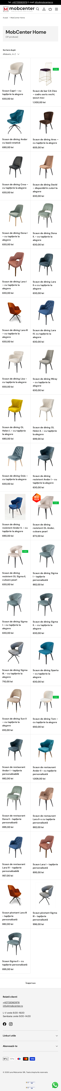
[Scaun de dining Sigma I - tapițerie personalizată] (46, 556)
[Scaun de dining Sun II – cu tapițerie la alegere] (15, 701)
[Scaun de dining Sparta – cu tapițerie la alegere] (46, 653)
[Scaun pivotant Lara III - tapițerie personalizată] (15, 895)
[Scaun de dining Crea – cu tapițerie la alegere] (15, 167)
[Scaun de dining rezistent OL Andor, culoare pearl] (46, 507)
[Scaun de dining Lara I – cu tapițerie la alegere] (15, 264)
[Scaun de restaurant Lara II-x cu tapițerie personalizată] (46, 798)
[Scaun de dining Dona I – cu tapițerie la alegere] (15, 216)
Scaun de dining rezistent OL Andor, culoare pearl (43, 528)
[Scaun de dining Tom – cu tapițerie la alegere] (46, 701)
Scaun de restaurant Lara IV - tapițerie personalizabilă (13, 868)
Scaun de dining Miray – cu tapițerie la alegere (45, 382)
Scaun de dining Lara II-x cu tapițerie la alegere (44, 285)
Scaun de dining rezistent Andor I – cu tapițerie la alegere (45, 479)
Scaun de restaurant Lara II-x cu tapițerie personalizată (44, 819)
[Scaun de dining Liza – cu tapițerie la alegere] (15, 361)
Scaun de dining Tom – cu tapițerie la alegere (45, 720)
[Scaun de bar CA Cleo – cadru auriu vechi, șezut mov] (46, 73)
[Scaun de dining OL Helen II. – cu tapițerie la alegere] (46, 410)
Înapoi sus (30, 983)
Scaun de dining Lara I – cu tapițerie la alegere (14, 285)
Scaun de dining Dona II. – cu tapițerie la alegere (45, 237)
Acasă (5, 18)
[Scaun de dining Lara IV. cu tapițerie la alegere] (46, 313)
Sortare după (9, 50)
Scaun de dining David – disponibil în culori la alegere (45, 188)
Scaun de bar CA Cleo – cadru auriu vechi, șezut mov (45, 94)
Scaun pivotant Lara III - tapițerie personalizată (14, 916)
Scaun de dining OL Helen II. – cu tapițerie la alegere (45, 431)
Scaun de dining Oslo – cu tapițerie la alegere (15, 477)
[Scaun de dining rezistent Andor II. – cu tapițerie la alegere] (15, 507)
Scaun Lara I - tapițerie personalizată (45, 866)
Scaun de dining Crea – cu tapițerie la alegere (15, 186)
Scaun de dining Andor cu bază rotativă (14, 141)
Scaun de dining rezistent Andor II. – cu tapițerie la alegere (15, 528)
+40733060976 (19, 2)
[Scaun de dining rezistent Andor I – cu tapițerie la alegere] (46, 458)
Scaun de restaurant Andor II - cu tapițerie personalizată (44, 771)
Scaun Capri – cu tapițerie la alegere (12, 92)
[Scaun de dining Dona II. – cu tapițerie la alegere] (46, 216)
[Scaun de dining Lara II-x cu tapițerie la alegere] (46, 264)
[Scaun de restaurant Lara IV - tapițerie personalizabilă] (15, 847)
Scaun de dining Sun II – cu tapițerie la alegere (14, 722)
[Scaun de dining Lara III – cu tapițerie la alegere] (15, 313)
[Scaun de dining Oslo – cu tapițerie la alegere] (15, 458)
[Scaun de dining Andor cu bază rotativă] (15, 122)
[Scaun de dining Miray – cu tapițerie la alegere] (46, 361)
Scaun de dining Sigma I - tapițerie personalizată (45, 576)
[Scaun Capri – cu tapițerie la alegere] (15, 73)
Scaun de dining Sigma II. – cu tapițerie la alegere (45, 625)
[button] (50, 9)
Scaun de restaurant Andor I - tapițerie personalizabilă (13, 770)
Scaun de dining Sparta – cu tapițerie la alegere (45, 674)
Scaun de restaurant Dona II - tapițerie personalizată (13, 819)
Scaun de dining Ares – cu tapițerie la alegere (45, 141)
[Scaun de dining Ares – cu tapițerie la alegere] (46, 122)
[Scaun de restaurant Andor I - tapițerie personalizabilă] (15, 750)
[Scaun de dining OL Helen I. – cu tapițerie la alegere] (15, 410)
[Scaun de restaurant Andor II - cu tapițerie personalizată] (46, 750)
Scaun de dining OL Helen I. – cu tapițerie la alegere (14, 431)
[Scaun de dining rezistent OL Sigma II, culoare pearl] (15, 555)
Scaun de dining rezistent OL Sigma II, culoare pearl (14, 576)
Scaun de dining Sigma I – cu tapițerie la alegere (14, 625)
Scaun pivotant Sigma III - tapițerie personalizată (45, 916)
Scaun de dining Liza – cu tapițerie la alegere (14, 380)
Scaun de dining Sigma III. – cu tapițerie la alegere (14, 673)
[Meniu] (56, 9)
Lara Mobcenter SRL (17, 1072)
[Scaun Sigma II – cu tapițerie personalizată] (15, 944)
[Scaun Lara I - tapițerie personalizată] (46, 847)
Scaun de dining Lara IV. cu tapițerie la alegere (44, 334)
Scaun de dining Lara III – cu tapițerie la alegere (15, 334)
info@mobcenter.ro (44, 2)
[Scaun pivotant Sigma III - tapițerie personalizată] (46, 895)
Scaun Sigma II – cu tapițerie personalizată (14, 963)
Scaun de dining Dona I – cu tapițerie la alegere (14, 236)
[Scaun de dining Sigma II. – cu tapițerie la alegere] (46, 604)
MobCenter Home (17, 18)
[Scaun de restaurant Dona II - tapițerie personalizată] (15, 798)
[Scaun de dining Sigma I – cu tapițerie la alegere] (15, 604)
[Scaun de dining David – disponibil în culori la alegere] (46, 167)
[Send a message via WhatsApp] (55, 1085)
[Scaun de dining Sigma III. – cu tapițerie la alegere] (15, 653)
